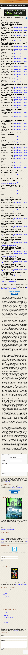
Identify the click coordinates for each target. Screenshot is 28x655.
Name (3, 457)
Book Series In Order (6, 453)
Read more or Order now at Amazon (7, 529)
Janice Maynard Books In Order (12, 18)
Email (3, 460)
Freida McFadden (6, 594)
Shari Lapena (5, 603)
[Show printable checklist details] (26, 17)
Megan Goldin (6, 598)
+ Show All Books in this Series (8, 177)
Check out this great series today (21, 584)
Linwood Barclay (22, 523)
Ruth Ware (5, 600)
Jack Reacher (7, 612)
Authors (6, 5)
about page (16, 630)
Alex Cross (6, 615)
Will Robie (6, 622)
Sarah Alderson (6, 602)
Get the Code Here (6, 481)
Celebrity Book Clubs (13, 534)
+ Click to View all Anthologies (8, 281)
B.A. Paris (5, 593)
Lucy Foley (5, 597)
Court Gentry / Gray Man (9, 617)
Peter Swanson (6, 599)
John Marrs (5, 595)
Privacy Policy (3, 652)
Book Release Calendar (20, 5)
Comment (4, 463)
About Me (16, 554)
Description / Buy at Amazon (20, 27)
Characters (11, 5)
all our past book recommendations (16, 487)
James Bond (6, 620)
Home (2, 5)
